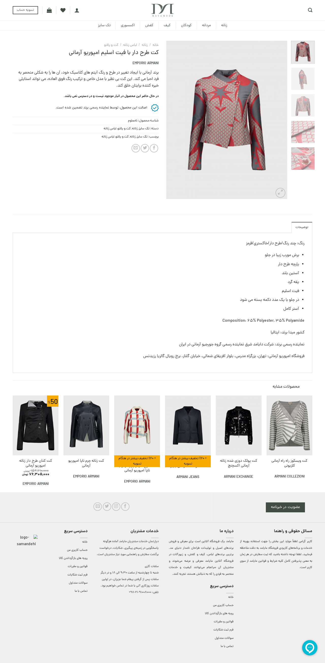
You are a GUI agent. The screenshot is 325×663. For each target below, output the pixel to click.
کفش (149, 25)
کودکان (186, 25)
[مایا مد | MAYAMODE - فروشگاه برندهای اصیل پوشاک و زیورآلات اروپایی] (162, 10)
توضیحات (302, 227)
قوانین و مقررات (224, 621)
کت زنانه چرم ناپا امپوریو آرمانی (86, 463)
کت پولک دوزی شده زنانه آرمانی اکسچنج (238, 463)
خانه (156, 45)
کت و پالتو (111, 45)
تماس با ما (227, 646)
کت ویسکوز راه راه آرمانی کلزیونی (289, 463)
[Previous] (278, 120)
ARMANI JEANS (187, 477)
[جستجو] (310, 10)
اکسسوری (128, 25)
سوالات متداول (224, 638)
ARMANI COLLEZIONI (289, 476)
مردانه (206, 25)
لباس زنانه (130, 45)
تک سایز (104, 25)
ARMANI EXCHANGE (238, 477)
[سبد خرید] (49, 10)
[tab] (301, 227)
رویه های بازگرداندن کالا (219, 613)
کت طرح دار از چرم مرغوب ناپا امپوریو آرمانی (137, 468)
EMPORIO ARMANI (146, 63)
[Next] (171, 120)
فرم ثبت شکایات (224, 630)
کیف (167, 25)
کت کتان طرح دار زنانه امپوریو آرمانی (35, 463)
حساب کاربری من (223, 605)
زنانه (224, 25)
